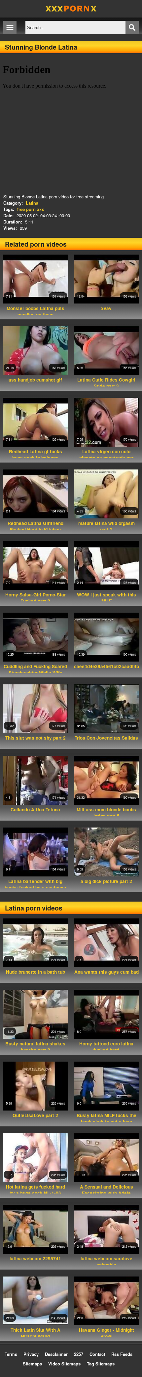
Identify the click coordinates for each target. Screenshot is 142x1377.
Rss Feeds (121, 1354)
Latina (32, 203)
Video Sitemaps (64, 1363)
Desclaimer (56, 1354)
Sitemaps (32, 1363)
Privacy (31, 1354)
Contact (97, 1354)
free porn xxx (30, 209)
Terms (11, 1354)
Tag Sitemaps (101, 1363)
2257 (78, 1354)
